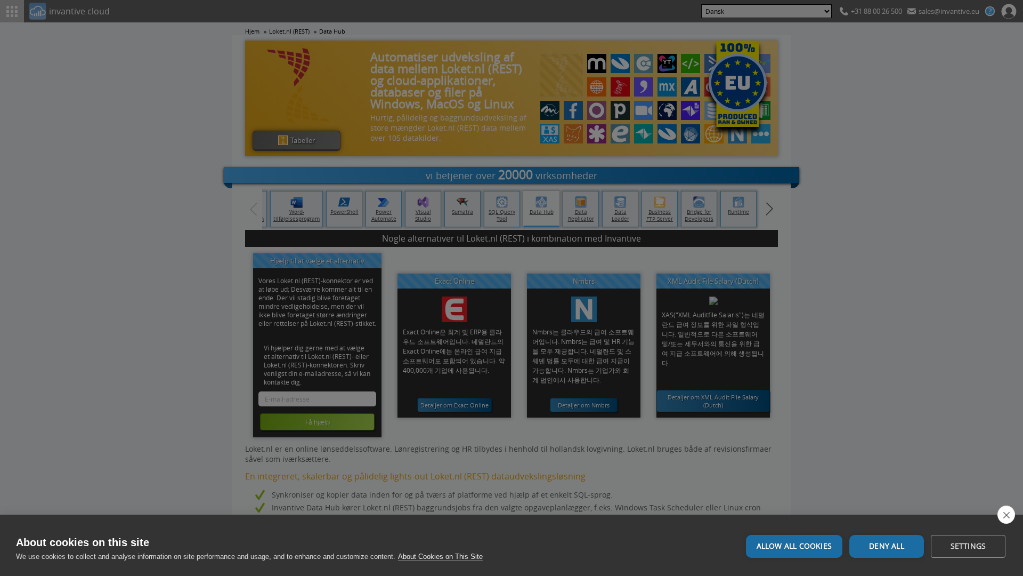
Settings (968, 546)
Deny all (886, 546)
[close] (1006, 515)
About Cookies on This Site (440, 557)
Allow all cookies (794, 546)
